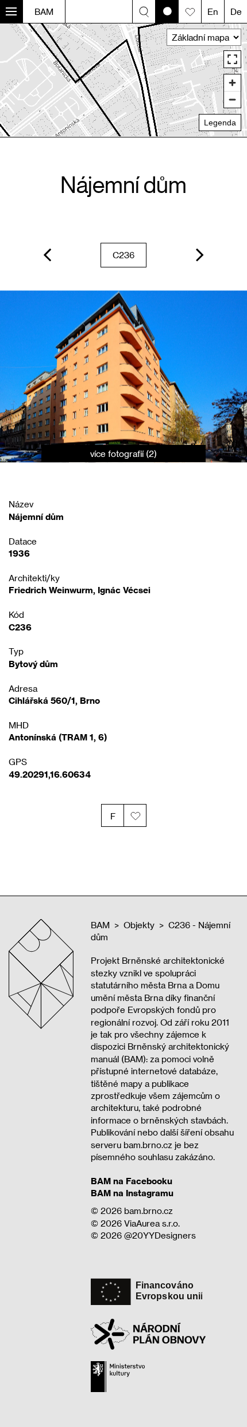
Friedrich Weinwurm (51, 590)
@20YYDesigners (160, 1235)
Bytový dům (33, 664)
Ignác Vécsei (124, 590)
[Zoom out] (232, 99)
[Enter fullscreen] (232, 59)
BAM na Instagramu (132, 1193)
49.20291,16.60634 (50, 774)
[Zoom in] (232, 82)
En (212, 11)
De (236, 11)
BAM (43, 11)
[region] (123, 80)
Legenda (220, 122)
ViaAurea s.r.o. (152, 1223)
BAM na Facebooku (131, 1181)
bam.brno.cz (148, 1210)
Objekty (139, 925)
